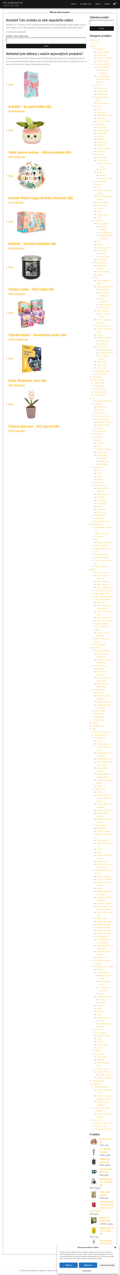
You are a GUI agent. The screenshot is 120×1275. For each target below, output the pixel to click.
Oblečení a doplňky (101, 202)
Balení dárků (98, 49)
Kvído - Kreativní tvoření (103, 590)
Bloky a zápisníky (103, 223)
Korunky (100, 849)
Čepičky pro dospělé (104, 879)
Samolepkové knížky (102, 557)
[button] (115, 1247)
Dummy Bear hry (100, 413)
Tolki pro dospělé (100, 566)
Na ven (101, 82)
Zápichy (100, 1048)
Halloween (100, 1060)
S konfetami (101, 957)
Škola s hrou (99, 482)
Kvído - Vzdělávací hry (105, 587)
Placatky (102, 175)
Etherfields (101, 497)
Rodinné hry (86, 4)
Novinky (95, 723)
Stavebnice (96, 1084)
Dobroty (97, 106)
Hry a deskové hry (13, 2)
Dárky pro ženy (102, 94)
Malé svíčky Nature (106, 350)
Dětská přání (104, 290)
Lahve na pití (101, 160)
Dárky (74, 4)
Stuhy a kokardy (103, 61)
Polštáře (100, 275)
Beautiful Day (102, 127)
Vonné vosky (101, 368)
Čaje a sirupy (101, 112)
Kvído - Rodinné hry (104, 584)
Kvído (94, 569)
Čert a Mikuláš (102, 1057)
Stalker (99, 506)
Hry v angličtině (100, 431)
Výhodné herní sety (101, 521)
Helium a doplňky (100, 825)
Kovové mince (102, 452)
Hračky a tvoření (98, 380)
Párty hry (97, 440)
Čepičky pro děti (103, 840)
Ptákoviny (98, 1051)
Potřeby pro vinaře (106, 178)
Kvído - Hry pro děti (101, 572)
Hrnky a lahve (99, 154)
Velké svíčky (101, 365)
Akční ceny (96, 40)
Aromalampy (104, 341)
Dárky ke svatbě (103, 67)
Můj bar (99, 172)
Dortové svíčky (102, 973)
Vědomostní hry (100, 515)
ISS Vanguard (102, 503)
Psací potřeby (102, 251)
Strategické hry (100, 485)
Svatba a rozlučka (103, 1072)
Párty (94, 729)
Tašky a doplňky (103, 214)
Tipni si (99, 446)
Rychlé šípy (101, 410)
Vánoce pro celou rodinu (103, 1123)
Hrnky (98, 4)
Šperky (99, 211)
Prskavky (102, 1003)
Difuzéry (100, 335)
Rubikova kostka (103, 425)
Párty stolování (100, 1033)
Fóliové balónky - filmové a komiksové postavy (104, 747)
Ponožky (100, 208)
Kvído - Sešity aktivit (104, 618)
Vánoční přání (104, 308)
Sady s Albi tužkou (101, 554)
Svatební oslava (105, 1075)
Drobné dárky (99, 124)
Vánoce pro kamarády (102, 1129)
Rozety (101, 1021)
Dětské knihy (97, 377)
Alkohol (99, 109)
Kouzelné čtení (97, 524)
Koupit (22, 111)
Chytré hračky (99, 383)
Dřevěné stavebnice (101, 1087)
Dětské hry (98, 404)
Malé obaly (103, 458)
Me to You (98, 187)
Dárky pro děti (102, 88)
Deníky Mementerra (104, 702)
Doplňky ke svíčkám (104, 338)
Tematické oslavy (101, 1069)
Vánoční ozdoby (103, 103)
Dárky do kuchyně (103, 130)
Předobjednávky (98, 1081)
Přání (107, 4)
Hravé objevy (99, 386)
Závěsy (101, 1027)
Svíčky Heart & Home (102, 326)
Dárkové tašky (102, 55)
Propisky (102, 254)
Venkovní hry (99, 518)
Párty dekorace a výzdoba (104, 966)
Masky (99, 852)
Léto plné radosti (103, 76)
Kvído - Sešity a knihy (102, 599)
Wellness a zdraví (100, 374)
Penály (99, 245)
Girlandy (100, 1006)
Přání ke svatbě (105, 305)
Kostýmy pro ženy (103, 933)
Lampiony (100, 1012)
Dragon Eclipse (102, 494)
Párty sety (98, 1030)
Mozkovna (98, 437)
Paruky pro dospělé (104, 903)
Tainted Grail (101, 509)
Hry (93, 398)
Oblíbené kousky (98, 726)
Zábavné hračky (100, 395)
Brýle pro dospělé (103, 876)
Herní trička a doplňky (102, 416)
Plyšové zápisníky (105, 233)
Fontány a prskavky (104, 997)
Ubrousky (100, 1042)
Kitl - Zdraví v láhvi (103, 121)
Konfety (99, 1009)
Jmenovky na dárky (104, 58)
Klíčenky (100, 136)
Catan (99, 473)
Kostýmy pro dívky (103, 924)
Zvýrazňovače (104, 257)
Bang (98, 470)
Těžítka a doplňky (103, 831)
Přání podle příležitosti (105, 287)
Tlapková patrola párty (105, 1078)
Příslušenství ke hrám (102, 449)
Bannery (100, 969)
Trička (99, 217)
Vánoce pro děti (100, 1126)
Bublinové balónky (101, 735)
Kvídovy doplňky (100, 645)
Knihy (96, 539)
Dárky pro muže (103, 91)
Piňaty (99, 1015)
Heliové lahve (102, 828)
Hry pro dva (98, 428)
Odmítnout (88, 1265)
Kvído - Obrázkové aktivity (103, 596)
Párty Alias (101, 443)
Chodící (99, 741)
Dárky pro (97, 85)
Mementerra (96, 648)
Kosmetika (101, 139)
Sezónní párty (99, 1054)
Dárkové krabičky (103, 52)
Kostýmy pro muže (104, 930)
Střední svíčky (102, 362)
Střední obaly (104, 461)
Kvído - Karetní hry (103, 581)
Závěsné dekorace (104, 1018)
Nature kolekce (102, 347)
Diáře (99, 241)
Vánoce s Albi (97, 1120)
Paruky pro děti (102, 861)
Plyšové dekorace (103, 272)
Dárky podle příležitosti (102, 64)
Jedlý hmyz (101, 118)
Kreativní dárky (102, 142)
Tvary (101, 994)
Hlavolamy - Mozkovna (105, 422)
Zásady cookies (86, 1270)
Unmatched (101, 512)
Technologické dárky (102, 371)
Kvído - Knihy (101, 603)
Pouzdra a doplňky (104, 248)
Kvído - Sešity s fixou (104, 621)
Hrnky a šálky (102, 157)
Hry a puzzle (98, 536)
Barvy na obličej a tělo (102, 732)
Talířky (99, 1039)
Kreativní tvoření (100, 389)
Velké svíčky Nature (106, 353)
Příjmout (68, 1265)
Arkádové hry (102, 407)
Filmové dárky (102, 133)
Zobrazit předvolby (107, 1265)
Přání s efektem (103, 311)
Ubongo (99, 479)
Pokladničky (101, 145)
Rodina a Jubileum (104, 148)
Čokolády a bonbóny (104, 115)
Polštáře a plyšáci (101, 263)
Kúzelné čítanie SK (101, 545)
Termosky (103, 169)
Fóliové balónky (100, 738)
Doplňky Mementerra (102, 651)
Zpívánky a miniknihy (104, 542)
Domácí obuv (102, 205)
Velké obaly (103, 464)
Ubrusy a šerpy (102, 1045)
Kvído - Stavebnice (101, 624)
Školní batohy (102, 260)
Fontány (102, 1000)
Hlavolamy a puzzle (101, 419)
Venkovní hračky (100, 392)
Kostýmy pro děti (100, 918)
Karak (99, 476)
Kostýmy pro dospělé (102, 927)
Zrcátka (99, 151)
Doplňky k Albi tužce (101, 533)
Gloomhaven (101, 500)
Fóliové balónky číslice (105, 759)
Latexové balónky (100, 936)
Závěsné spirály (105, 1024)
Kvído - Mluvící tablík (101, 593)
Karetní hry (98, 434)
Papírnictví (98, 220)
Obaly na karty (102, 455)
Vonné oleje (103, 344)
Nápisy (99, 786)
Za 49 (96, 43)
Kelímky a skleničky (104, 1036)
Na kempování (104, 79)
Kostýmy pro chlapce (105, 921)
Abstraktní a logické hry (103, 401)
